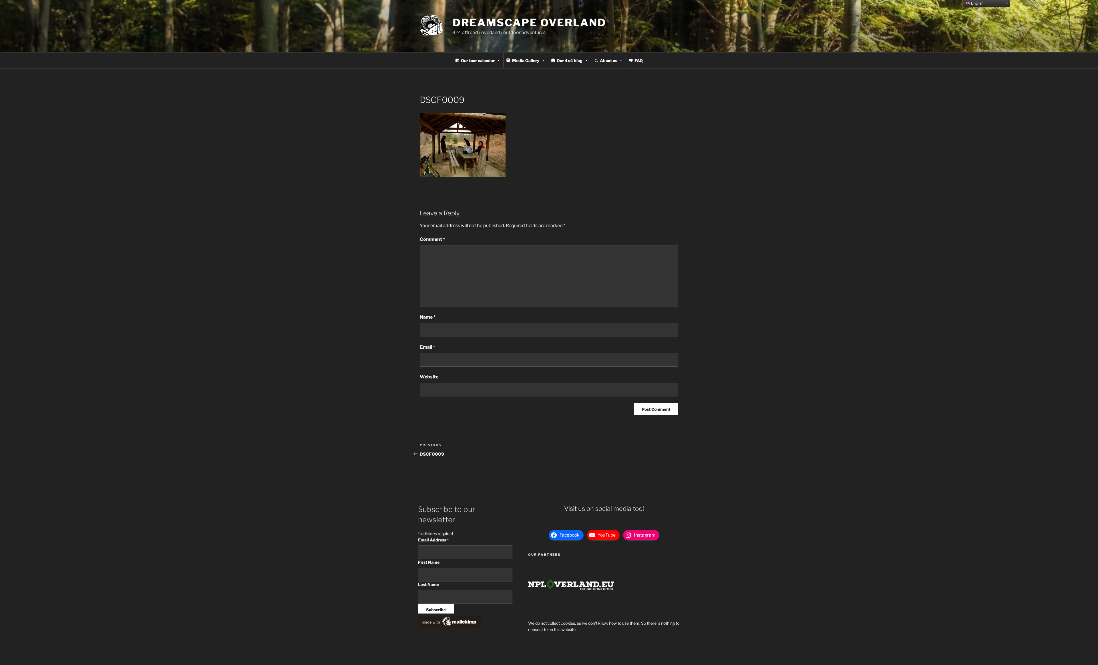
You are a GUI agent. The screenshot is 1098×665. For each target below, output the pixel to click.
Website (429, 377)
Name (428, 317)
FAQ (638, 60)
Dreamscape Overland (529, 22)
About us (608, 60)
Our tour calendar (478, 60)
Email (427, 347)
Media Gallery (525, 60)
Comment (432, 239)
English (976, 3)
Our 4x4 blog (569, 60)
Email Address (433, 539)
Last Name (428, 584)
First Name (428, 562)
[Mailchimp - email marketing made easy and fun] (449, 626)
